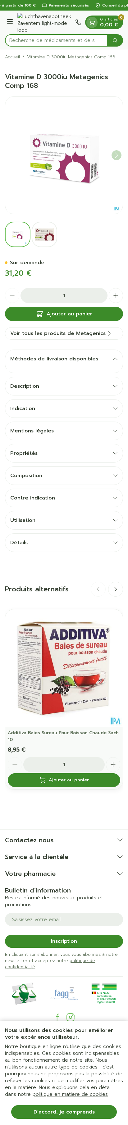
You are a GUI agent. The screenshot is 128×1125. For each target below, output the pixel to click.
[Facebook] (57, 1017)
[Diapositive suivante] (115, 589)
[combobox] (56, 40)
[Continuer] (116, 155)
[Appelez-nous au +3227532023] (78, 22)
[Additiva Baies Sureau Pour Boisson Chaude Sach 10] (64, 668)
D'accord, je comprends (64, 1112)
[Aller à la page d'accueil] (45, 22)
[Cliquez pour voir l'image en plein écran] (64, 155)
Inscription (64, 941)
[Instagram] (70, 1017)
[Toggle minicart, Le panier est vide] (92, 22)
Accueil (12, 57)
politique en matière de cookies (70, 1094)
